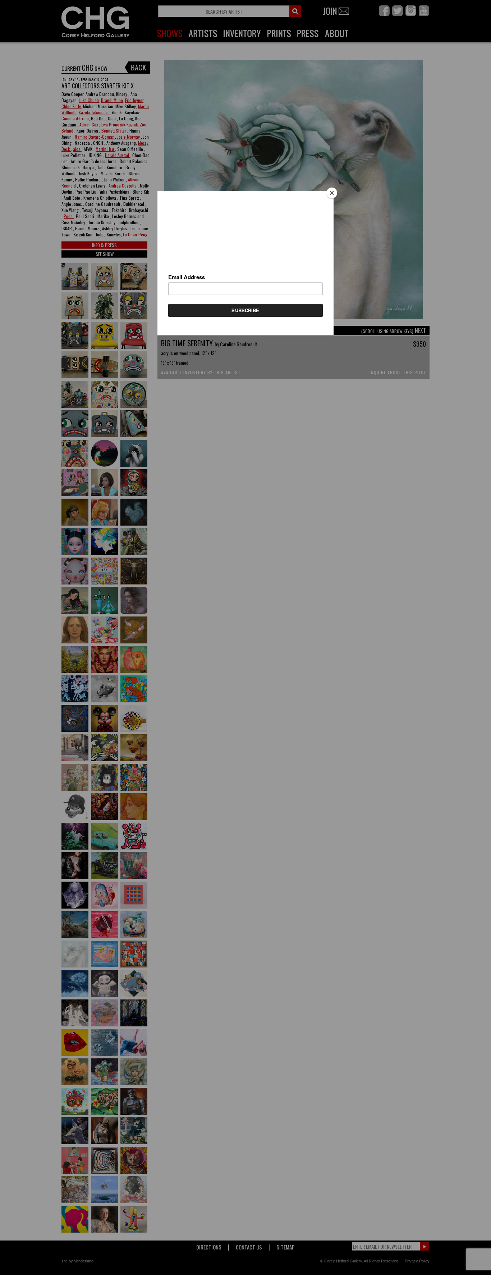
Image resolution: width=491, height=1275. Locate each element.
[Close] (331, 193)
